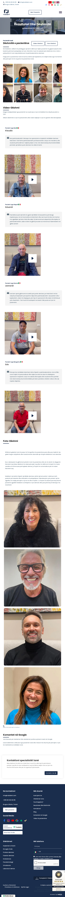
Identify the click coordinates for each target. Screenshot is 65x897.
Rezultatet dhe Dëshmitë (42, 805)
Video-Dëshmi (38, 43)
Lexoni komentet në (8, 827)
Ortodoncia (7, 865)
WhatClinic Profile (9, 832)
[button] (36, 852)
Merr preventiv (9, 810)
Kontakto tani (50, 773)
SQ (50, 2)
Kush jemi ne (38, 795)
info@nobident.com (26, 2)
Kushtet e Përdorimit (9, 885)
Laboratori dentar (9, 869)
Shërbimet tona (39, 799)
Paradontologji (8, 862)
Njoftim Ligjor (25, 887)
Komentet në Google (40, 815)
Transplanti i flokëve (45, 878)
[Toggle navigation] (60, 12)
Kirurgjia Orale (7, 849)
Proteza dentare (8, 852)
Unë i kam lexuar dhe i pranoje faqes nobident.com (47, 857)
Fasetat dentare (8, 855)
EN (57, 2)
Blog (35, 812)
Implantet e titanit (9, 846)
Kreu (23, 28)
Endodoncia (7, 859)
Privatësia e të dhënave (12, 887)
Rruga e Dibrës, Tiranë (12, 4)
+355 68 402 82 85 (10, 2)
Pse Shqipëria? (38, 802)
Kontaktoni (37, 808)
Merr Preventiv (35, 12)
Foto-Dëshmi (51, 43)
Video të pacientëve (40, 818)
